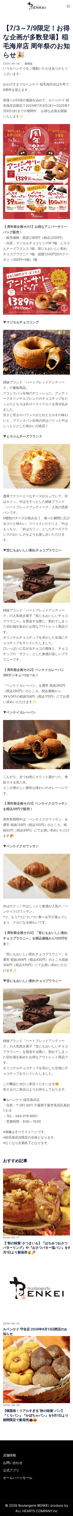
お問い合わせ (13, 1463)
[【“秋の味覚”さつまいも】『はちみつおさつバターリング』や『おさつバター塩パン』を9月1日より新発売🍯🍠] (36, 1202)
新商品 (29, 63)
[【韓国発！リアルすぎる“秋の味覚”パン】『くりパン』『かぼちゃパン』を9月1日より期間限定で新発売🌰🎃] (36, 1369)
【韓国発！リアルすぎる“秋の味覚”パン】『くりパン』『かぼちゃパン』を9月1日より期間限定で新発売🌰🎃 (35, 1415)
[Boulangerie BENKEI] (36, 5)
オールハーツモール (17, 1478)
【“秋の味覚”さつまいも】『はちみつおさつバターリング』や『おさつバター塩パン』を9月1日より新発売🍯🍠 (36, 1247)
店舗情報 (9, 1455)
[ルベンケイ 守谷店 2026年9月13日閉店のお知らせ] (36, 1288)
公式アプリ (11, 1470)
